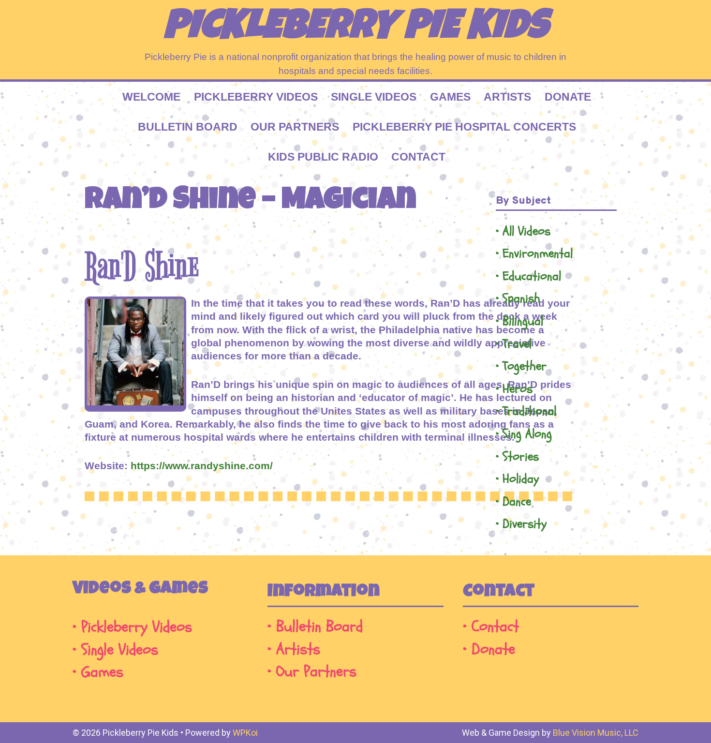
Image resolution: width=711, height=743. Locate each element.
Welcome (151, 96)
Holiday (521, 479)
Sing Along (527, 434)
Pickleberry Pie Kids (355, 29)
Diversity (525, 524)
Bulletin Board (187, 126)
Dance (517, 501)
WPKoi (245, 733)
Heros (518, 389)
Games (450, 96)
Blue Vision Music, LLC (595, 733)
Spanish (521, 298)
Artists (507, 96)
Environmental (538, 253)
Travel (517, 344)
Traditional (529, 411)
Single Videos (373, 96)
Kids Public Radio (323, 156)
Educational (532, 276)
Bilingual (523, 321)
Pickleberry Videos (256, 96)
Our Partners (295, 126)
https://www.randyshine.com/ (202, 465)
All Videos (526, 231)
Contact (418, 156)
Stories (521, 456)
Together (525, 366)
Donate (568, 96)
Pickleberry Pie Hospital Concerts (464, 126)
